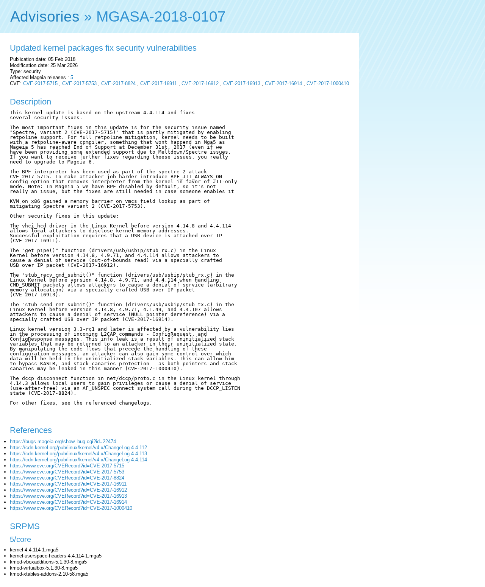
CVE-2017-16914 (283, 83)
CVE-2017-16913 (241, 83)
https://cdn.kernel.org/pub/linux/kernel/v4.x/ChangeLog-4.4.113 (78, 453)
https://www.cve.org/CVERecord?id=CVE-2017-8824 (67, 478)
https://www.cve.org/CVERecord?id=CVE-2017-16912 (68, 490)
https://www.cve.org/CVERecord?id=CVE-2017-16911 (68, 484)
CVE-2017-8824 (118, 83)
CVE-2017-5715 (40, 83)
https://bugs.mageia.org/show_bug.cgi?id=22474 (63, 441)
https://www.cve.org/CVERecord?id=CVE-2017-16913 (68, 496)
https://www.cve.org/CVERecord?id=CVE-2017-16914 (68, 502)
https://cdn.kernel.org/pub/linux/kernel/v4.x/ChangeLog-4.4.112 (78, 447)
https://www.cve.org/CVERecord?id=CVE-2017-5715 (67, 466)
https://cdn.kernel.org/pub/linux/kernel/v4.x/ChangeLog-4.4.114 (78, 459)
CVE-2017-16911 (158, 83)
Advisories (45, 16)
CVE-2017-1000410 (328, 83)
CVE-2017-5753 (79, 83)
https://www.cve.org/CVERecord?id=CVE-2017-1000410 (71, 508)
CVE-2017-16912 (200, 83)
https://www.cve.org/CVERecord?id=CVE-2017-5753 (67, 472)
